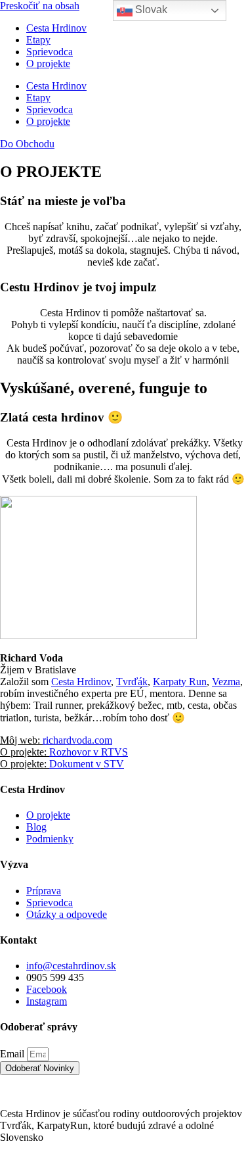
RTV (110, 751)
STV (114, 763)
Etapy (38, 39)
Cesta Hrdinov (56, 28)
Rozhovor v (73, 751)
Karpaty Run (180, 681)
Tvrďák (132, 681)
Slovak (150, 9)
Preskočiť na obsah (39, 5)
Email (13, 1053)
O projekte (48, 63)
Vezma (226, 681)
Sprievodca (49, 51)
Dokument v (75, 763)
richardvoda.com (77, 740)
